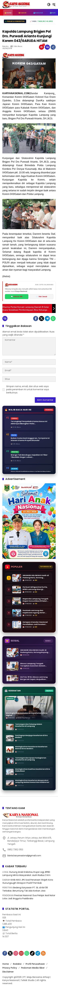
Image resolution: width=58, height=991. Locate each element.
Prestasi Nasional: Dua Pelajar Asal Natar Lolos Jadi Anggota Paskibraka (28, 897)
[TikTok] (32, 953)
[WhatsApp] (53, 318)
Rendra (5, 46)
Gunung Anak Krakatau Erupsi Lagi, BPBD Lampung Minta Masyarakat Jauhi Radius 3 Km (26, 874)
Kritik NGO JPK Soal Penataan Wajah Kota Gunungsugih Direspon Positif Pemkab (27, 881)
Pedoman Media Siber (33, 967)
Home (5, 963)
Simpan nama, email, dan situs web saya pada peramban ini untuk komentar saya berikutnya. (27, 389)
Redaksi (17, 963)
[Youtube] (21, 953)
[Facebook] (35, 318)
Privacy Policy (9, 967)
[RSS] (43, 953)
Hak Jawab (41, 296)
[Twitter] (41, 318)
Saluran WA (16, 296)
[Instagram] (15, 953)
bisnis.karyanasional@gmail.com (24, 855)
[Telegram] (47, 318)
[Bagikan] (53, 47)
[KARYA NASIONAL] (16, 4)
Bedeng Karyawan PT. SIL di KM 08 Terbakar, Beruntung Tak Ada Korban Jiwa (25, 889)
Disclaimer (8, 971)
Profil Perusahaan (35, 963)
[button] (49, 4)
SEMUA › (48, 641)
